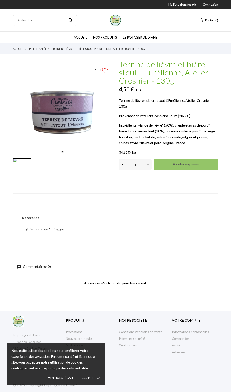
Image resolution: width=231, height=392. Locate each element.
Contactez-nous (130, 345)
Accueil (80, 37)
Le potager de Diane (140, 37)
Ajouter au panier (186, 164)
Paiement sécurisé (132, 338)
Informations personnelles (190, 332)
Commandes (180, 338)
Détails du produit (115, 201)
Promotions (74, 332)
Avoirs (176, 345)
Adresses (178, 352)
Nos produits (105, 37)
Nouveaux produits (79, 338)
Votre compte (186, 320)
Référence (30, 218)
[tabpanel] (62, 109)
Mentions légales (61, 378)
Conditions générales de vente (140, 332)
